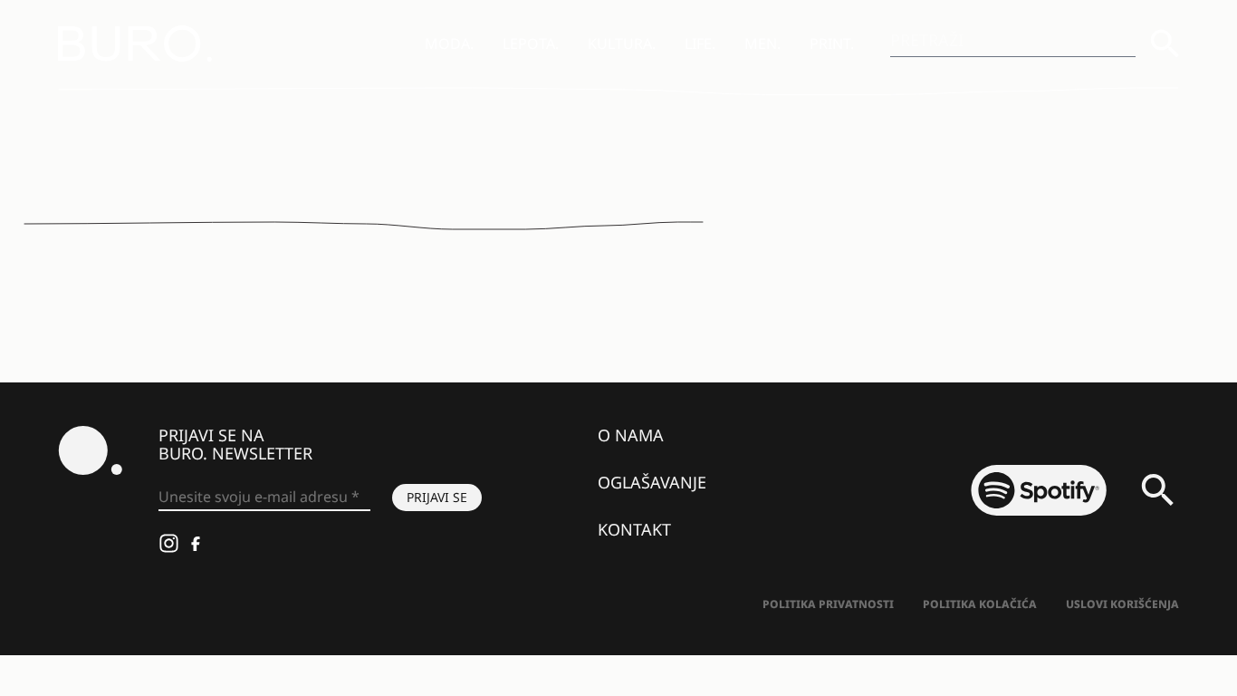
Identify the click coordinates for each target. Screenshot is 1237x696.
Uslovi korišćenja (1122, 604)
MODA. (449, 43)
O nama (631, 435)
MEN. (762, 43)
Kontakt (634, 529)
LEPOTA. (531, 43)
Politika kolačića (980, 604)
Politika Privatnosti (828, 604)
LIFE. (700, 43)
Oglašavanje (652, 482)
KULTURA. (622, 43)
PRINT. (832, 43)
